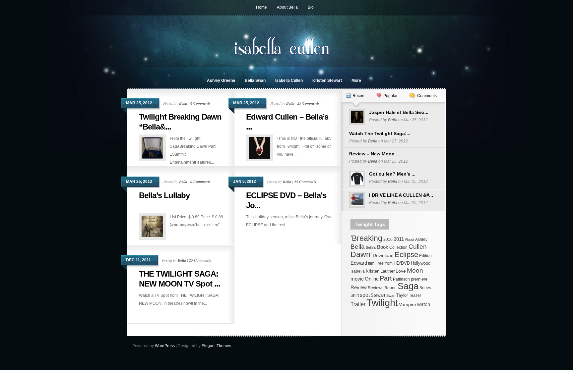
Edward (358, 263)
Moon (415, 270)
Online (372, 279)
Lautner (387, 271)
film (371, 263)
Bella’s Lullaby (164, 195)
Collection (398, 247)
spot (365, 295)
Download (383, 255)
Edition (425, 256)
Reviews (375, 288)
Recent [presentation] (358, 95)
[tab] (356, 99)
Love (401, 271)
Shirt (354, 295)
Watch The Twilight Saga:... (380, 133)
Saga (408, 286)
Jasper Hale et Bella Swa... (398, 112)
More (356, 80)
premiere (419, 279)
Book (382, 247)
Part (386, 278)
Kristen (372, 271)
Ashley (421, 239)
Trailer (357, 304)
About (409, 239)
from (389, 263)
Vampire (407, 304)
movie (357, 279)
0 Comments (200, 182)
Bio (311, 7)
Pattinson (401, 279)
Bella (183, 103)
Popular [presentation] (390, 95)
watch (423, 304)
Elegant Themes (216, 346)
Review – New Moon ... (374, 153)
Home (261, 7)
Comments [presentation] (427, 95)
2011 (399, 239)
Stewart (378, 295)
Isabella (357, 271)
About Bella (287, 7)
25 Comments (308, 103)
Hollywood (420, 263)
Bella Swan (255, 80)
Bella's (371, 247)
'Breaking (366, 238)
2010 (388, 239)
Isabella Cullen (289, 80)
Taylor (402, 295)
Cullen (418, 246)
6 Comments (200, 103)
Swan (390, 295)
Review (358, 287)
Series (425, 288)
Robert (390, 288)
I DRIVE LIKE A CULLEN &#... (401, 195)
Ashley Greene (221, 80)
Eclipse (406, 254)
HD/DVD (402, 263)
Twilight (382, 302)
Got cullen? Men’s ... (392, 174)
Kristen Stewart (327, 80)
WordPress (165, 346)
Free (379, 263)
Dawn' (361, 254)
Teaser (415, 295)
